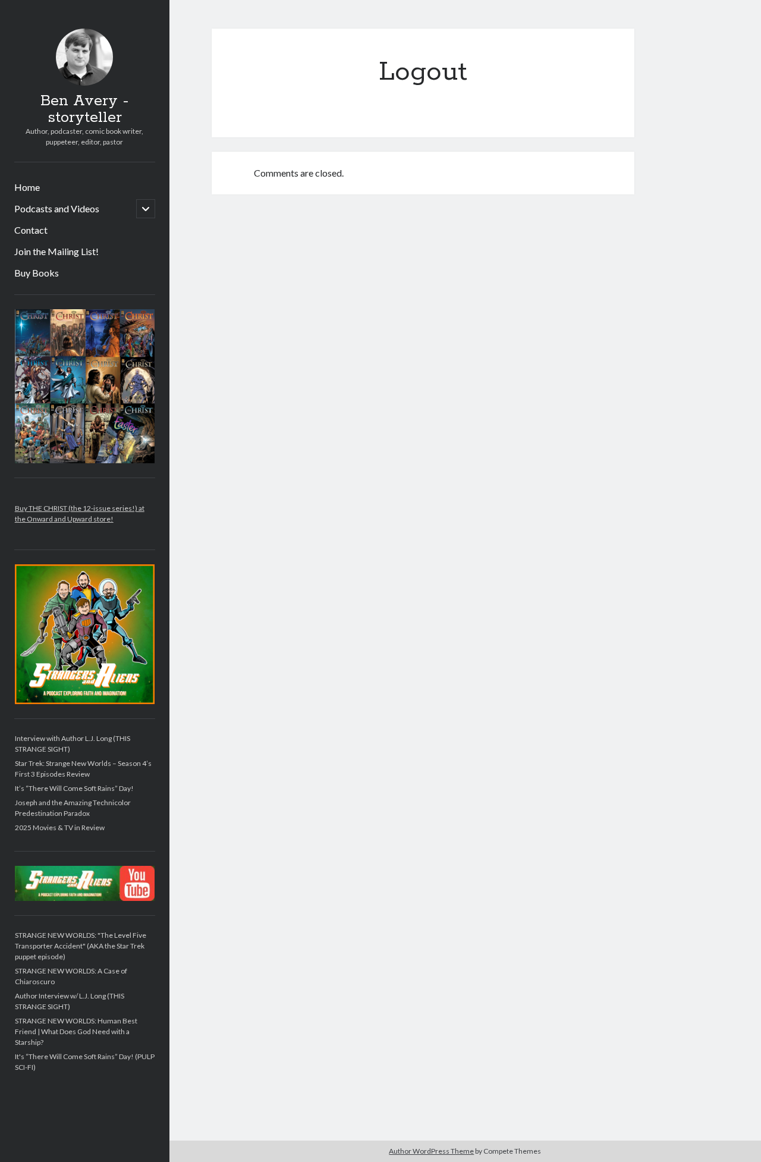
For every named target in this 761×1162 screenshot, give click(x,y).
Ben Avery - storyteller (84, 109)
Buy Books (36, 272)
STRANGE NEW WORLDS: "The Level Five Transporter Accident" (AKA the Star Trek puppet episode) (80, 946)
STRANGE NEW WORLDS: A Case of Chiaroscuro (71, 976)
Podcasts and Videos (56, 208)
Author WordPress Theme (431, 1151)
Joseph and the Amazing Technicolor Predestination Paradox (73, 808)
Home (27, 187)
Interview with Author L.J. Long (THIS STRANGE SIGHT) (72, 743)
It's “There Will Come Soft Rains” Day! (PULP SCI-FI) (85, 1062)
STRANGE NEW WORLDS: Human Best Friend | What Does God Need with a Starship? (76, 1031)
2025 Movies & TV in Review (60, 827)
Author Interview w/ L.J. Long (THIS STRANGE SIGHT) (69, 1001)
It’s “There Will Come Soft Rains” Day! (74, 788)
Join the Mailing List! (56, 251)
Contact (31, 229)
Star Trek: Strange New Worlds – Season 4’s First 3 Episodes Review (83, 768)
